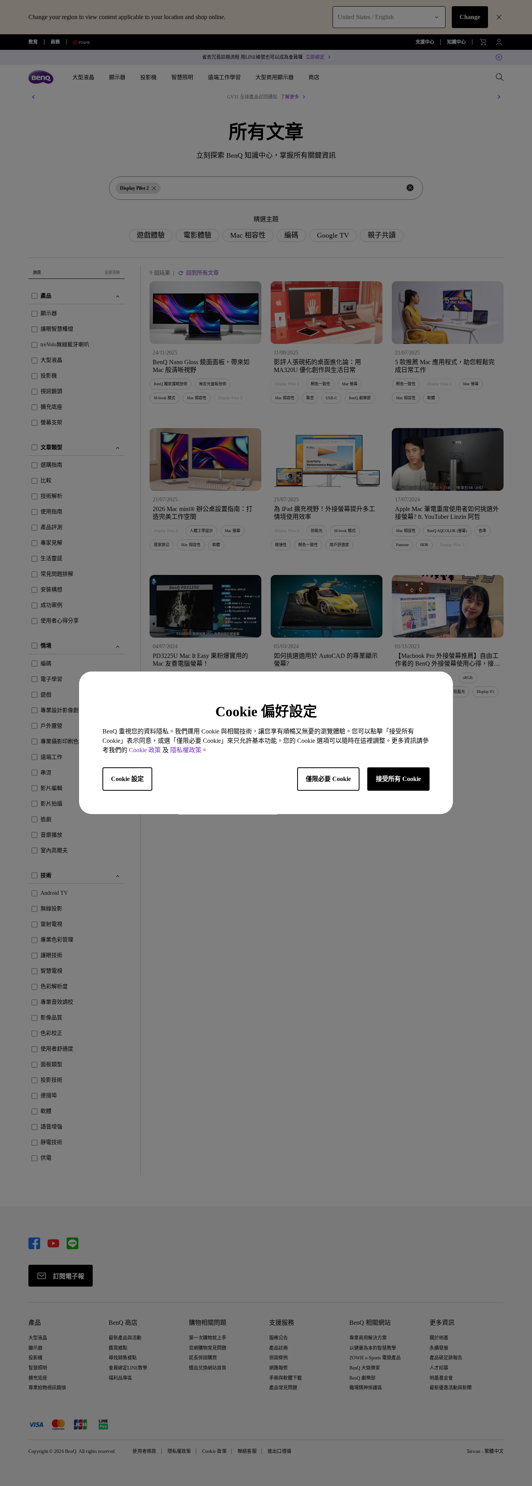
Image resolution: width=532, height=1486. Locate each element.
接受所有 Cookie (398, 779)
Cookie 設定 (127, 779)
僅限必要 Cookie (328, 779)
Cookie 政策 (145, 750)
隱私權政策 (185, 750)
